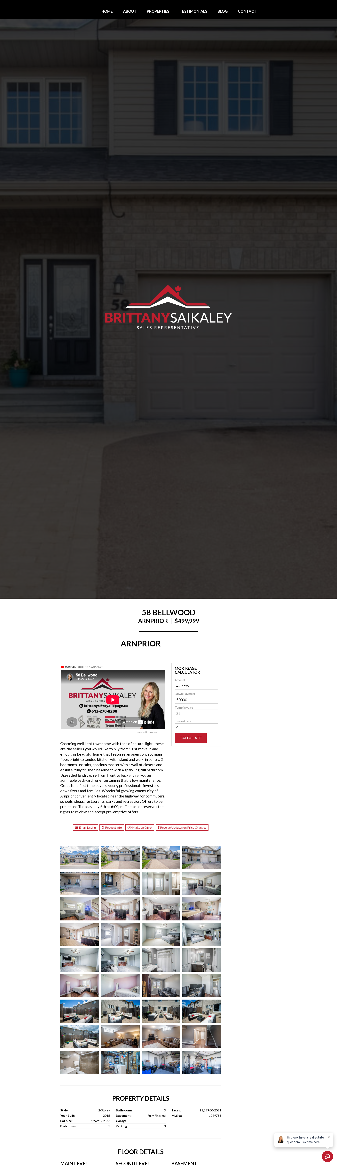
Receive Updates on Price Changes (183, 827)
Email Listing (87, 827)
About (130, 11)
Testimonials (193, 11)
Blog (223, 11)
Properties (158, 11)
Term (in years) (184, 707)
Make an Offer (142, 827)
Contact (247, 11)
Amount (180, 680)
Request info (113, 827)
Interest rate (183, 721)
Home (107, 11)
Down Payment (185, 693)
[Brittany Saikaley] (168, 307)
